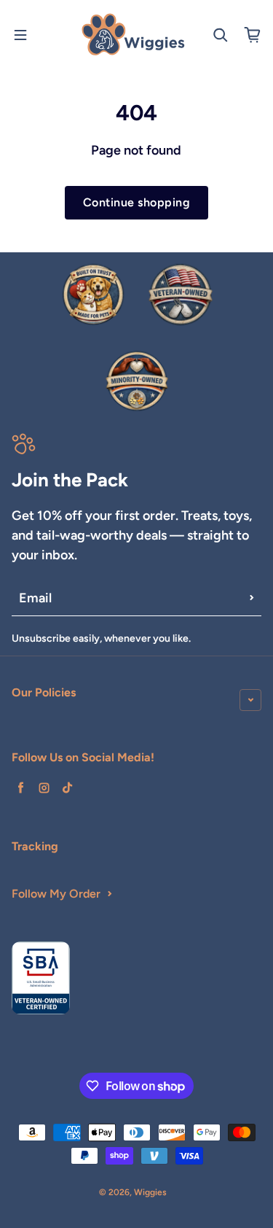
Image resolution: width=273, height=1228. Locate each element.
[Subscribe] (252, 598)
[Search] (220, 35)
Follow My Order (56, 894)
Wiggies (150, 1192)
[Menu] (20, 35)
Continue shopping (136, 202)
